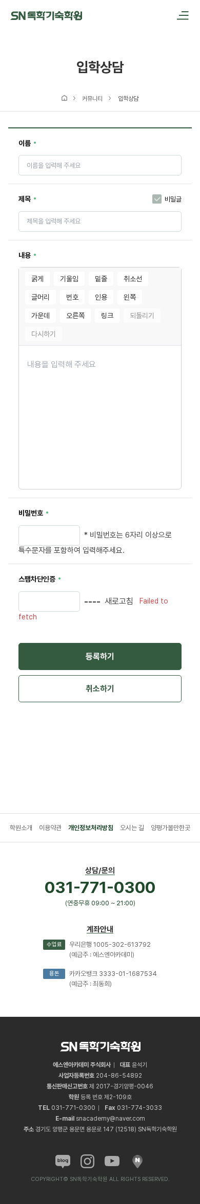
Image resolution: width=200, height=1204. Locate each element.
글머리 (40, 297)
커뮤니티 (92, 99)
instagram (87, 1161)
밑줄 (101, 279)
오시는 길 (132, 828)
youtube (112, 1161)
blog (63, 1161)
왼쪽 (130, 297)
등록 (100, 656)
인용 (101, 297)
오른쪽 (75, 315)
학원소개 (21, 828)
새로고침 (119, 601)
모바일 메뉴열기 (179, 15)
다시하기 (43, 334)
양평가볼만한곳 (170, 828)
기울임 (69, 279)
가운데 (40, 315)
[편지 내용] (100, 417)
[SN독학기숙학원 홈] (46, 15)
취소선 (133, 279)
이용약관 (50, 828)
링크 (107, 315)
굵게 (37, 279)
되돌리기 (142, 315)
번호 (72, 297)
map (137, 1161)
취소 (100, 689)
